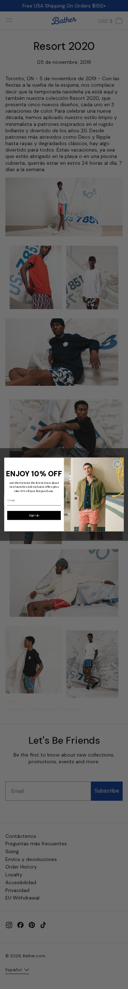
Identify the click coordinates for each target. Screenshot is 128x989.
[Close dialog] (117, 464)
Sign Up (34, 515)
